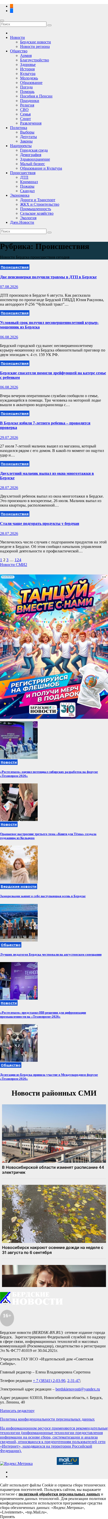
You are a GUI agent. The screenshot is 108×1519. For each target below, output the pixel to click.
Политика (18, 128)
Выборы (27, 132)
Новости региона (35, 46)
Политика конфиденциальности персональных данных (47, 1419)
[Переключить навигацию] (2, 20)
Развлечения (30, 123)
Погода (26, 87)
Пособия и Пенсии (36, 96)
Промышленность (35, 209)
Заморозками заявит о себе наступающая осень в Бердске (43, 896)
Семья (25, 114)
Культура (27, 73)
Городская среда (34, 150)
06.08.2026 (9, 337)
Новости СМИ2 (13, 564)
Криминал (29, 182)
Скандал (27, 191)
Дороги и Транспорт (37, 200)
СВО (24, 109)
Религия (27, 105)
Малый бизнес (32, 164)
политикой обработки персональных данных (59, 1494)
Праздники (29, 100)
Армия (26, 55)
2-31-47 (73, 1380)
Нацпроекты (21, 146)
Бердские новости (35, 42)
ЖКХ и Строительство (39, 204)
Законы (26, 141)
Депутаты (28, 137)
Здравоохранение (35, 159)
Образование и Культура (41, 168)
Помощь (27, 91)
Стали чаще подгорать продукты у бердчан (39, 523)
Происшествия (22, 173)
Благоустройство (34, 60)
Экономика (19, 195)
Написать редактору (17, 1411)
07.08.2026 (9, 287)
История (27, 69)
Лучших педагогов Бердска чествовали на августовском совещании (50, 954)
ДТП (24, 177)
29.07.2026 (9, 437)
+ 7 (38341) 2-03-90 (49, 1380)
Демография (30, 155)
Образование (31, 82)
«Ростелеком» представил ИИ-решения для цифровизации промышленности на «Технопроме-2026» (43, 1014)
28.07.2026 (9, 488)
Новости (17, 37)
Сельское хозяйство (36, 213)
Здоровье (28, 64)
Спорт (25, 118)
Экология (28, 218)
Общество (18, 51)
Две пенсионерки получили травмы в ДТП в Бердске (48, 277)
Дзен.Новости (22, 222)
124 (18, 559)
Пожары (27, 186)
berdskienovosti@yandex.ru (78, 1389)
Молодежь (29, 78)
